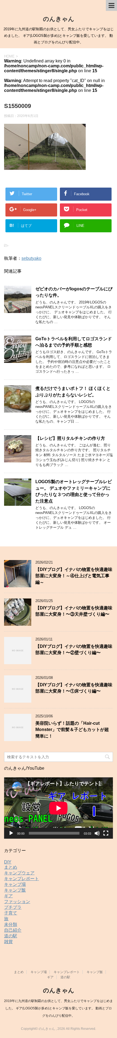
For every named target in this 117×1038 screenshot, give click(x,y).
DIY (7, 862)
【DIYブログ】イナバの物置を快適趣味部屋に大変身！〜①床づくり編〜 (73, 687)
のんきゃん (58, 19)
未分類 (10, 924)
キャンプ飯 (15, 890)
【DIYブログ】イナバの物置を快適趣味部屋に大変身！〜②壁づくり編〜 (73, 649)
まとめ (10, 867)
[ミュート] (97, 833)
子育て (10, 913)
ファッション (17, 901)
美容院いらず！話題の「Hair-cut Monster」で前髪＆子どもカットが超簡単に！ (72, 729)
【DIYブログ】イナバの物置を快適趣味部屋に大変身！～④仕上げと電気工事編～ (73, 576)
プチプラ (12, 907)
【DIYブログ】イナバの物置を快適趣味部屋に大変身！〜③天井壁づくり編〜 (73, 611)
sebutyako (31, 258)
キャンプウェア (19, 873)
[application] (58, 808)
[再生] (11, 833)
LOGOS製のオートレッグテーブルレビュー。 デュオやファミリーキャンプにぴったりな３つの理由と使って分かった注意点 (73, 491)
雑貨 (8, 941)
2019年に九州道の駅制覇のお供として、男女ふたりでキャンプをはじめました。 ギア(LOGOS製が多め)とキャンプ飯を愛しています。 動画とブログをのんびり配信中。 (58, 1008)
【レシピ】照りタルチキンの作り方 (70, 438)
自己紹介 (12, 930)
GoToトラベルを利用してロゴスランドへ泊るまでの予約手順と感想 (73, 341)
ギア (8, 895)
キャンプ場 (15, 884)
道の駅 (10, 936)
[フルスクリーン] (106, 833)
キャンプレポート (21, 878)
